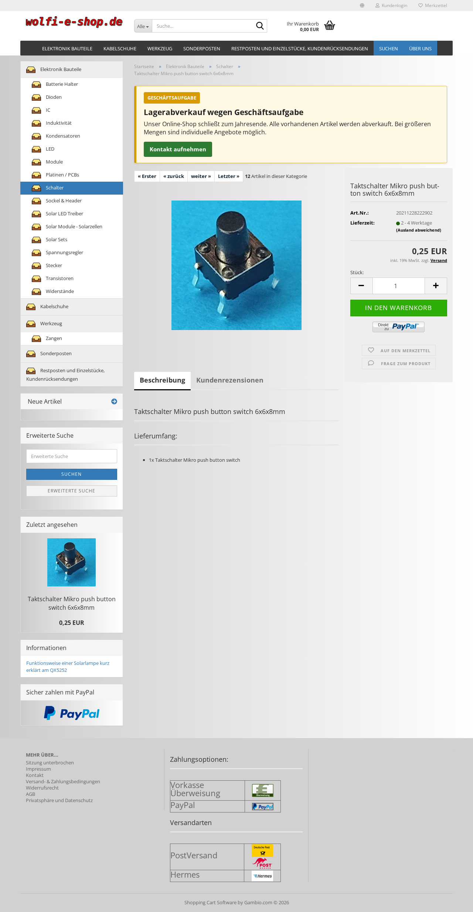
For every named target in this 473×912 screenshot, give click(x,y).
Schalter (54, 187)
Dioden (53, 97)
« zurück (173, 176)
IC (47, 110)
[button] (362, 5)
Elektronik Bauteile (67, 48)
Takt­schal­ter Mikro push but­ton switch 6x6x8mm (72, 603)
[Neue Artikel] (114, 401)
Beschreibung (162, 380)
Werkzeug (159, 48)
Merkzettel (435, 5)
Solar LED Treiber (64, 213)
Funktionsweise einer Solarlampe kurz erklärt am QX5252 (67, 666)
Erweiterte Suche (71, 491)
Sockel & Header (63, 200)
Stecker (53, 265)
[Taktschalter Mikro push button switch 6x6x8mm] (236, 264)
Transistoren (59, 278)
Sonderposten (201, 48)
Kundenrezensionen (229, 380)
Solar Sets (56, 239)
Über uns (420, 48)
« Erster (147, 176)
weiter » (201, 176)
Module (54, 161)
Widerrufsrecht (42, 787)
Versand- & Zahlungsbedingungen (63, 781)
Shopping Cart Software (210, 902)
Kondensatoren (62, 135)
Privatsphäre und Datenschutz (59, 800)
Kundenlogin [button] (393, 5)
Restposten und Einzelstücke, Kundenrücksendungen (299, 48)
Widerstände (59, 291)
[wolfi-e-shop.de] (74, 22)
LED (49, 148)
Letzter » (228, 176)
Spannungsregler (64, 252)
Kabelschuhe (119, 48)
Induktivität (58, 123)
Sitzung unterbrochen (50, 762)
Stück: (357, 272)
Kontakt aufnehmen (178, 149)
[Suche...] (260, 26)
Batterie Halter (61, 84)
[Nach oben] (453, 901)
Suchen (388, 48)
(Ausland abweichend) (418, 230)
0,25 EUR (71, 623)
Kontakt (35, 775)
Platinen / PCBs (62, 174)
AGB (30, 794)
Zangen (53, 338)
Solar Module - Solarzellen (73, 226)
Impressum (38, 769)
